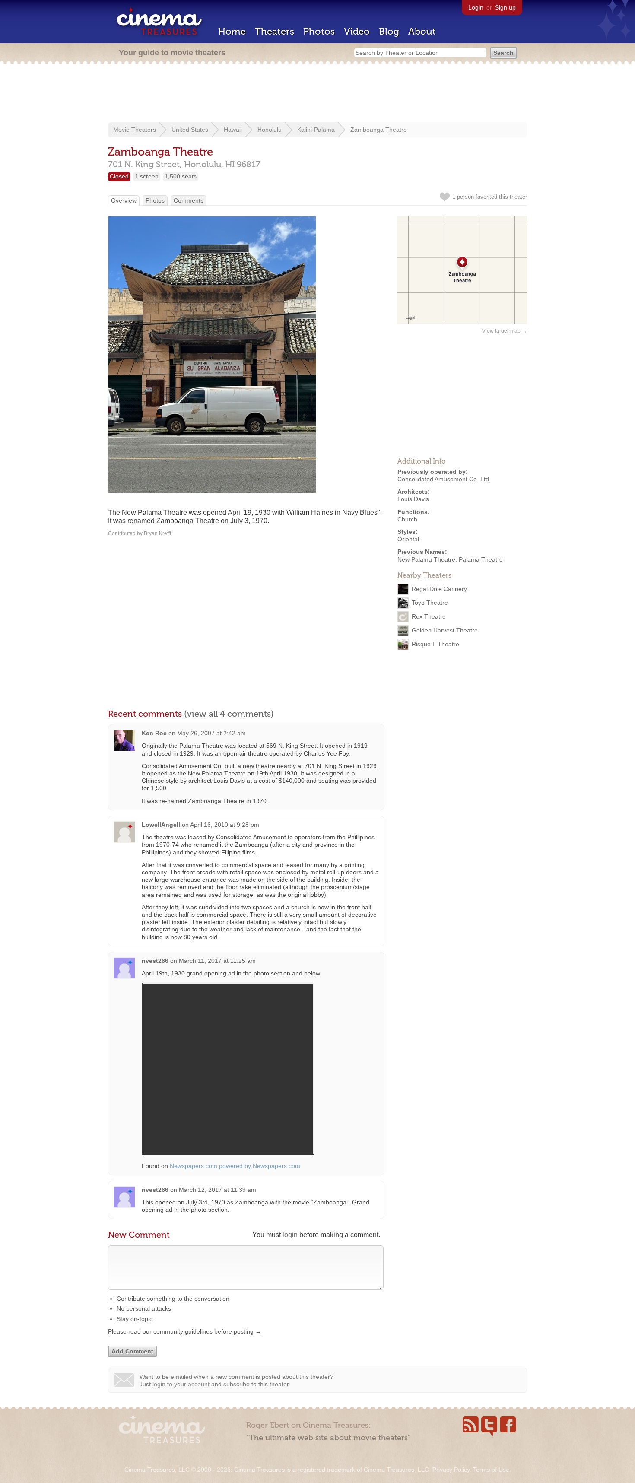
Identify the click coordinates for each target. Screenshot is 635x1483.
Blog (389, 31)
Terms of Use (491, 1469)
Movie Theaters (134, 129)
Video (357, 31)
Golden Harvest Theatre (445, 629)
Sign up (505, 7)
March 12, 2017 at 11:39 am (217, 1189)
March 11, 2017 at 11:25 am (217, 960)
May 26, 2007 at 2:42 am (211, 733)
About (422, 31)
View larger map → (504, 331)
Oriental (408, 539)
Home (232, 31)
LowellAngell (161, 824)
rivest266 (155, 960)
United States (189, 129)
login (290, 1234)
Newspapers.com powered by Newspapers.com (235, 1165)
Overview (124, 200)
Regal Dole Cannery (439, 588)
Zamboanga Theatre (378, 129)
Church (407, 519)
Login (475, 7)
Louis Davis (413, 498)
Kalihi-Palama (316, 129)
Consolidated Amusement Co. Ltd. (444, 479)
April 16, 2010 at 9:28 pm (224, 824)
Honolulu (269, 129)
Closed (119, 176)
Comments (188, 200)
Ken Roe (154, 733)
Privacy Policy (451, 1469)
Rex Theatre (429, 616)
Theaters (274, 31)
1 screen (147, 176)
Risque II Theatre (435, 643)
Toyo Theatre (430, 602)
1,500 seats (181, 176)
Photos (319, 31)
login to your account (181, 1384)
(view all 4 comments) (229, 713)
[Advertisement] (317, 93)
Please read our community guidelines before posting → (184, 1331)
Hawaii (233, 129)
